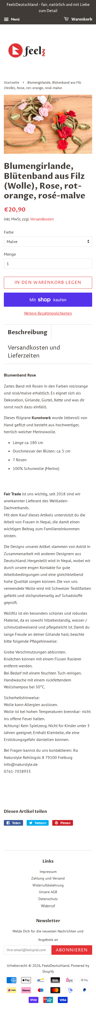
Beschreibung (27, 332)
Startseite (11, 83)
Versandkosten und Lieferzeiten (34, 352)
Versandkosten (42, 219)
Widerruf (48, 905)
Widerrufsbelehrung (48, 885)
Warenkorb (81, 19)
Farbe (9, 232)
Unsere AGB (48, 892)
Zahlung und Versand (48, 878)
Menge (10, 254)
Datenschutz (48, 899)
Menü (15, 19)
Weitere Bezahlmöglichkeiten (48, 313)
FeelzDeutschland (55, 965)
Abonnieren (72, 950)
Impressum (48, 871)
